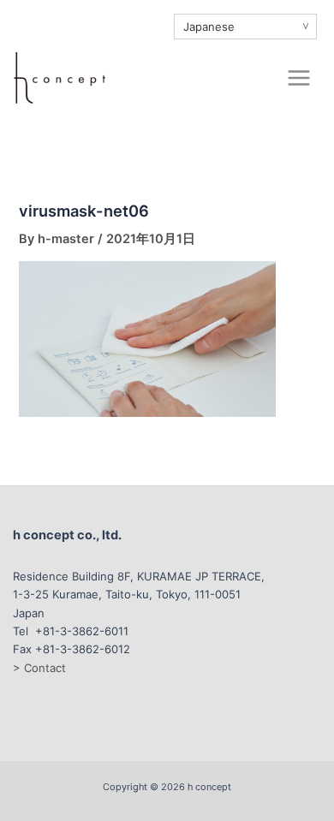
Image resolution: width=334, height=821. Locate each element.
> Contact (39, 668)
